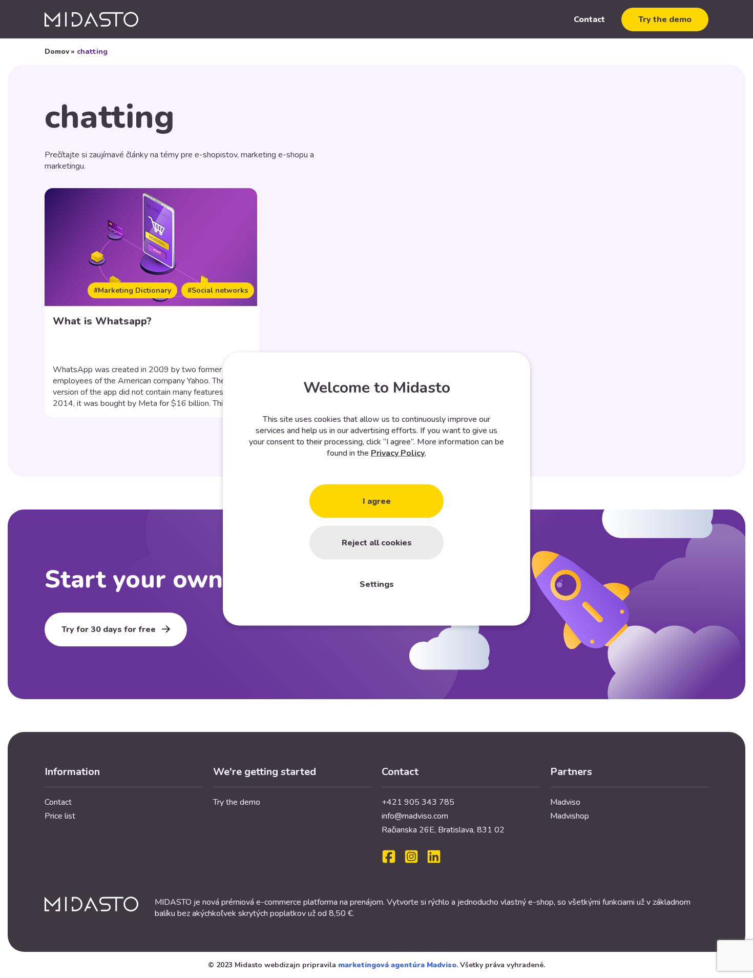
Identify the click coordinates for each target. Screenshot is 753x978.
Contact (589, 19)
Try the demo (665, 19)
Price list (60, 816)
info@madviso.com (415, 816)
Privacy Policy (398, 453)
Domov (57, 51)
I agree (377, 501)
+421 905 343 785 (418, 802)
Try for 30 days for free (108, 629)
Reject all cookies (377, 542)
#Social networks (217, 290)
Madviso (565, 802)
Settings (377, 584)
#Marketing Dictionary (132, 290)
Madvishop (569, 816)
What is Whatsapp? (102, 321)
